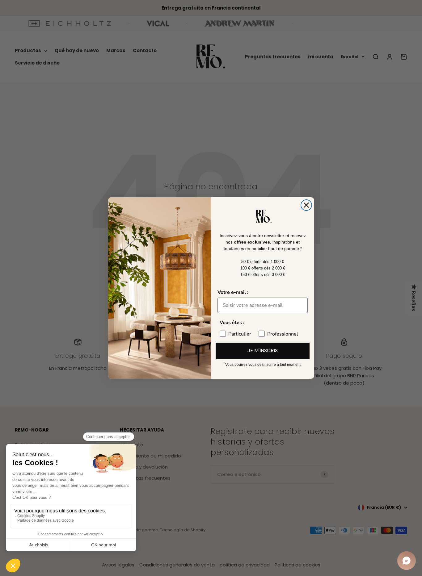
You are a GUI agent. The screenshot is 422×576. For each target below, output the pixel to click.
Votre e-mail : (232, 292)
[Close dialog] (306, 205)
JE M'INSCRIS (262, 350)
